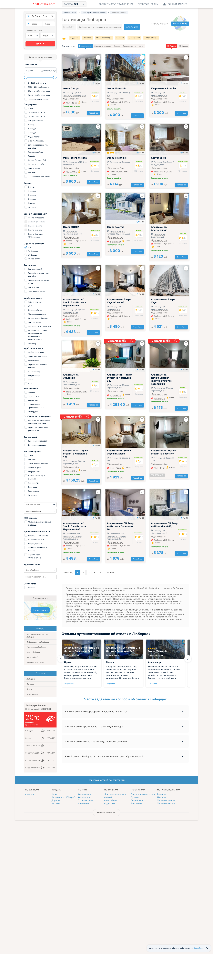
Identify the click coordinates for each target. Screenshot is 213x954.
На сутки (55, 803)
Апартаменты (84, 794)
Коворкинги (83, 803)
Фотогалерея (32, 694)
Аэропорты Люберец (35, 662)
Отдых (29, 689)
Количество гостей (34, 30)
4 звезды (29, 794)
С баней (108, 797)
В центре (87, 38)
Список (184, 46)
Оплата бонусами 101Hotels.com (35, 235)
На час (54, 794)
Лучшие (135, 797)
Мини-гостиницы (103, 38)
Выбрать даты (132, 27)
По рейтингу (137, 800)
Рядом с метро (151, 38)
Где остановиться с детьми (144, 794)
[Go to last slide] (60, 658)
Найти (40, 43)
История (30, 684)
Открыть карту (40, 610)
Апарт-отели (84, 797)
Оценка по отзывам (102, 46)
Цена (141, 46)
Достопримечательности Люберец (37, 635)
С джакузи (109, 803)
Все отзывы (136, 803)
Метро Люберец (33, 652)
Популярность (85, 46)
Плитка (173, 46)
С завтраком (134, 38)
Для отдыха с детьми (115, 794)
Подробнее (93, 113)
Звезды (117, 46)
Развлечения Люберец (36, 647)
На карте (161, 797)
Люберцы (31, 679)
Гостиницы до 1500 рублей (64, 797)
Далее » (110, 572)
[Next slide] (188, 658)
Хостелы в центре (166, 800)
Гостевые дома (85, 800)
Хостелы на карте (166, 803)
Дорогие (55, 800)
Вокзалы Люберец (34, 657)
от (71, 113)
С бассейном (110, 800)
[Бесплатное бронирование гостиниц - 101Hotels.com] (44, 4)
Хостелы (120, 38)
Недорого (74, 38)
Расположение (129, 46)
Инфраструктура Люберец (38, 642)
